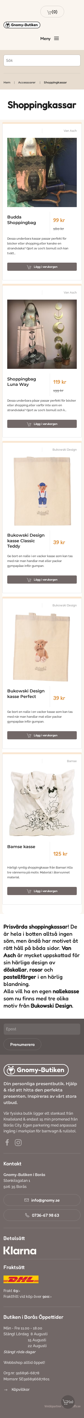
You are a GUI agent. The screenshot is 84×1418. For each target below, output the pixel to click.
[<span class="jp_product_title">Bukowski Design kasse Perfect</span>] (42, 647)
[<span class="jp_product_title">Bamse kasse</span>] (42, 802)
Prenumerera (22, 1044)
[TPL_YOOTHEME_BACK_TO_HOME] (22, 25)
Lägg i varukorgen (45, 266)
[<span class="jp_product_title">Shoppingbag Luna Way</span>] (42, 334)
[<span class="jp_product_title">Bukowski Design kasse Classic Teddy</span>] (42, 491)
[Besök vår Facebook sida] (7, 1142)
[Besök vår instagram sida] (18, 1142)
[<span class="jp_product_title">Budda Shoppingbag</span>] (42, 172)
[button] (52, 11)
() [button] (71, 1402)
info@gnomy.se (45, 1200)
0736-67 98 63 (45, 1215)
